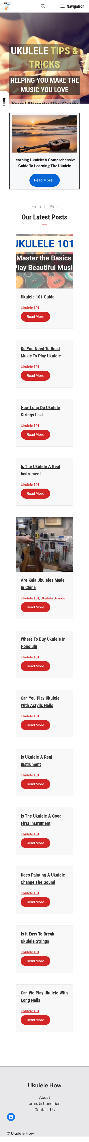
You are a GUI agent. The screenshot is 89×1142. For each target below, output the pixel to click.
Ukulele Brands (53, 598)
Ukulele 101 (30, 308)
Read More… (44, 180)
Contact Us (44, 1109)
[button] (43, 6)
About (44, 1097)
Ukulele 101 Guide (38, 297)
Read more (35, 317)
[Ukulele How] (6, 6)
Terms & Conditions (45, 1103)
